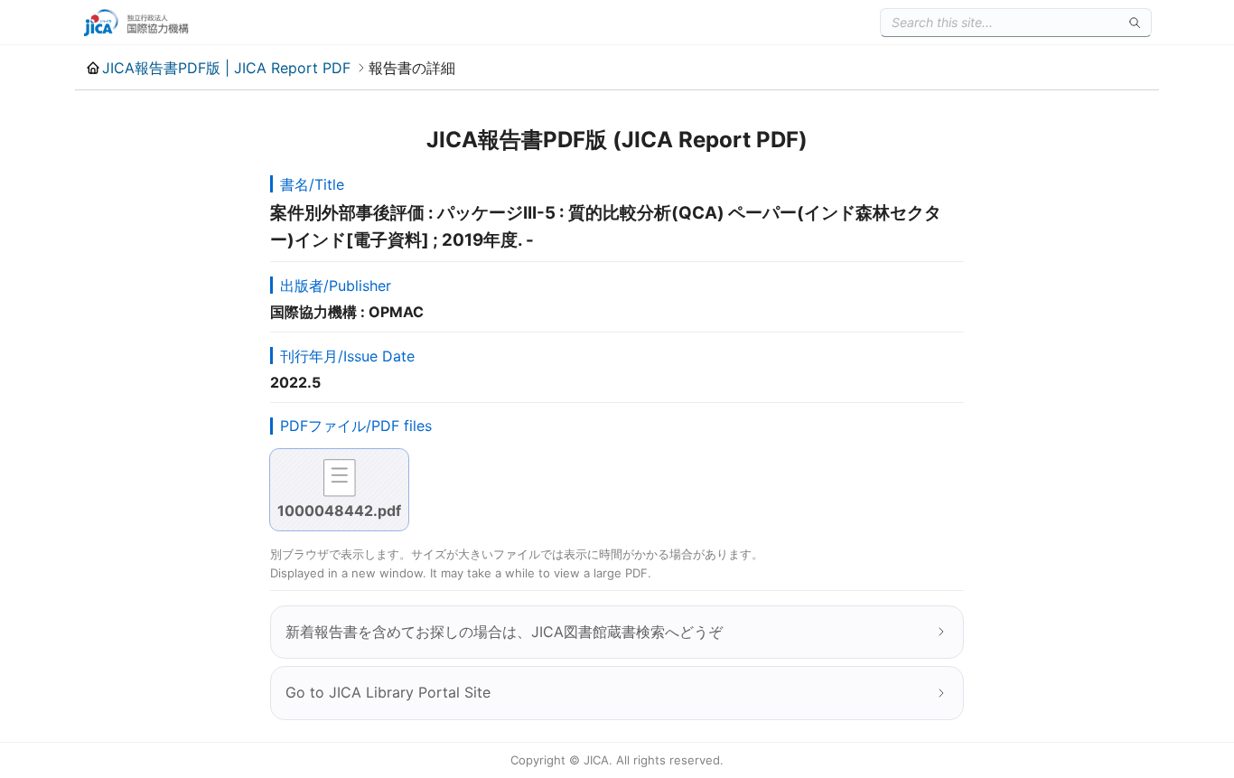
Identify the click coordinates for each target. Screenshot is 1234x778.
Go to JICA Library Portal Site (388, 692)
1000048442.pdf (339, 510)
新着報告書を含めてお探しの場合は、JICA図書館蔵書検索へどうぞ (504, 632)
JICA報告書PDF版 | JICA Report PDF (226, 68)
